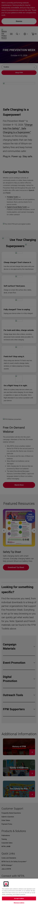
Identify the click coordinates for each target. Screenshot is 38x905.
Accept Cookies (19, 898)
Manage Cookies (19, 902)
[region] (19, 891)
